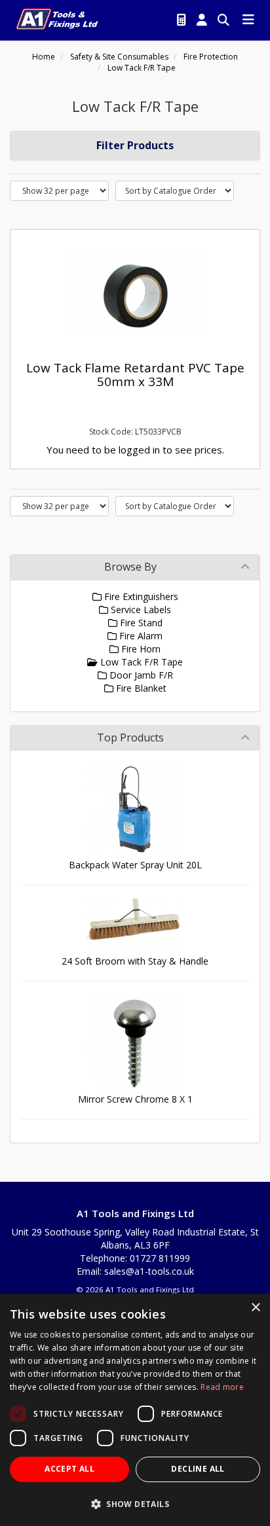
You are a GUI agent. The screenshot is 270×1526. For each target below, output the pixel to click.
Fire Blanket (139, 688)
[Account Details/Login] (202, 20)
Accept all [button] (69, 1468)
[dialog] (135, 1410)
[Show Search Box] (223, 20)
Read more (222, 1387)
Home (43, 56)
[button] (135, 1503)
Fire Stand (140, 622)
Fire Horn (140, 649)
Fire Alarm (140, 636)
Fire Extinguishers (140, 596)
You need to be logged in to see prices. (135, 449)
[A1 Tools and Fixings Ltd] (57, 17)
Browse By (130, 566)
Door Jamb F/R (140, 675)
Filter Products (135, 145)
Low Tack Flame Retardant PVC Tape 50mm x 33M (135, 374)
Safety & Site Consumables (119, 56)
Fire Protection (210, 56)
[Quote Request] (181, 20)
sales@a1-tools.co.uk (149, 1271)
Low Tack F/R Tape (141, 67)
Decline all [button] (197, 1468)
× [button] (255, 1308)
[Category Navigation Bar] (248, 20)
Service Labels (139, 609)
